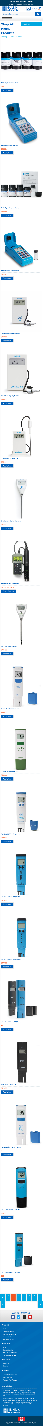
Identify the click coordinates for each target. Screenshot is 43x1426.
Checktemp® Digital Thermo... (11, 521)
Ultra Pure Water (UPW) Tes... (11, 1022)
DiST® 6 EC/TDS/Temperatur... (11, 896)
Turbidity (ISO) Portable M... (10, 145)
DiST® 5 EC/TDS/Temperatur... (11, 959)
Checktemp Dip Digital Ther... (11, 396)
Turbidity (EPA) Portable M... (10, 270)
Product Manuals (8, 1339)
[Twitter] (18, 1317)
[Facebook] (13, 1317)
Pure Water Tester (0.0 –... (10, 1084)
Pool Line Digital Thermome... (10, 333)
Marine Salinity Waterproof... (10, 709)
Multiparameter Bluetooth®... (10, 583)
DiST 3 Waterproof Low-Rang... (11, 1272)
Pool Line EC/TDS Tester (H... (10, 834)
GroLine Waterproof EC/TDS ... (11, 771)
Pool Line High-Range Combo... (11, 1147)
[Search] (38, 14)
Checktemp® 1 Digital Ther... (10, 458)
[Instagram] (24, 1317)
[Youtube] (30, 1317)
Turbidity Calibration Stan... (10, 83)
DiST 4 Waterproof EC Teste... (11, 1210)
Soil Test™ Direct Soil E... (9, 646)
